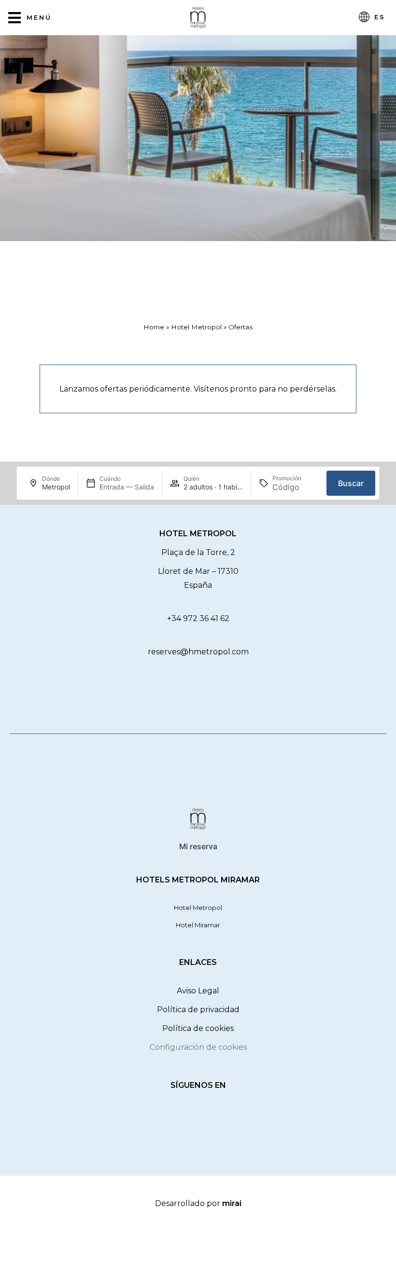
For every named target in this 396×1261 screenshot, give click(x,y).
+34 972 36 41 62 (198, 618)
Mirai (231, 1203)
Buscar (351, 483)
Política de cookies (198, 1028)
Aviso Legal (198, 990)
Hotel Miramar (198, 925)
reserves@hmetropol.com (198, 651)
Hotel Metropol (196, 327)
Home (153, 327)
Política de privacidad (198, 1009)
